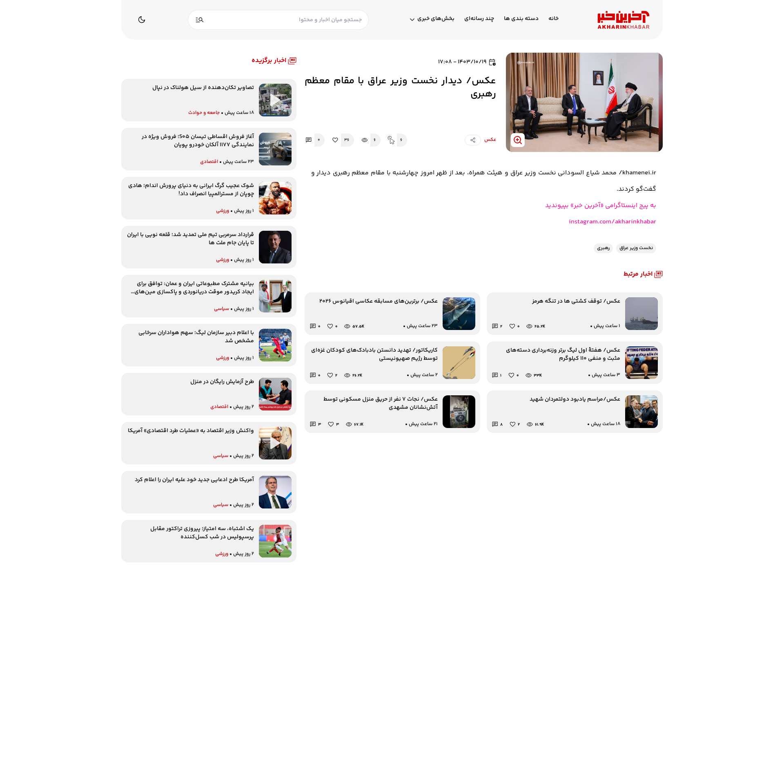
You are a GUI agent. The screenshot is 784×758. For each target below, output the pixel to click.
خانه (553, 19)
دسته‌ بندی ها (521, 19)
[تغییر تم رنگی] (141, 19)
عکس (490, 140)
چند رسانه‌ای (479, 19)
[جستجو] (200, 20)
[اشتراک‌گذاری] (473, 140)
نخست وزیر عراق (636, 248)
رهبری (603, 248)
